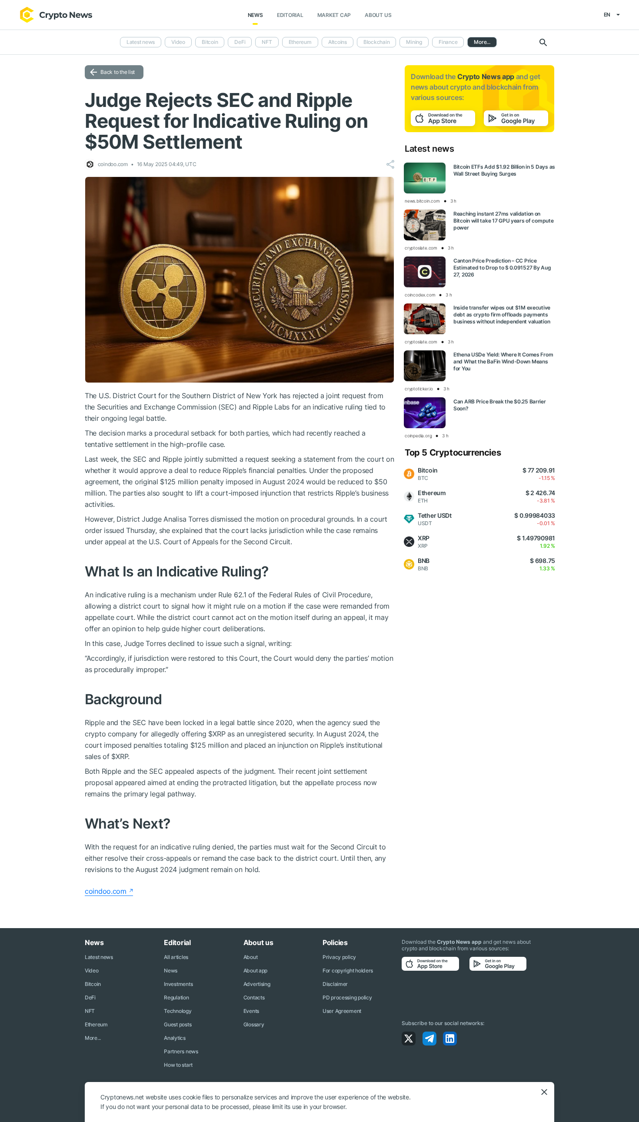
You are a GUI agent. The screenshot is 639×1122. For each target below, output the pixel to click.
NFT (267, 42)
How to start (178, 1065)
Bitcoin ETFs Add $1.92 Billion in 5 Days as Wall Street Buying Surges (504, 170)
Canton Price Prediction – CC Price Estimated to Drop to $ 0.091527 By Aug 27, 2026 (502, 267)
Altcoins (337, 42)
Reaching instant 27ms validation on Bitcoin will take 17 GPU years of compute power (503, 220)
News (255, 15)
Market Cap (334, 15)
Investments (178, 984)
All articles (176, 957)
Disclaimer (335, 984)
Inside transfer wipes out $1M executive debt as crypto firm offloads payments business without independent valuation (501, 314)
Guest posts (177, 1024)
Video (178, 42)
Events (251, 1011)
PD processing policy (347, 997)
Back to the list (117, 72)
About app (255, 970)
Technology (177, 1011)
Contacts (254, 997)
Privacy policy (339, 957)
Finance (448, 42)
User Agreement (342, 1011)
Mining (414, 42)
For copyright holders (348, 970)
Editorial (290, 15)
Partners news (181, 1051)
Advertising (256, 984)
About (250, 957)
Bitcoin (210, 42)
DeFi (239, 42)
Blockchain (376, 42)
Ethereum (300, 42)
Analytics (174, 1038)
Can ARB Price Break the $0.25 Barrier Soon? (499, 405)
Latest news (140, 42)
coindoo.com (105, 891)
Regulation (176, 997)
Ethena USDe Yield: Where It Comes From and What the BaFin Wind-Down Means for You (503, 361)
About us (378, 15)
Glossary (253, 1024)
